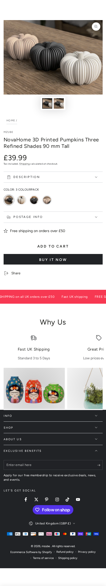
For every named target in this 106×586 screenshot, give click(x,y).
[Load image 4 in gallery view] (59, 103)
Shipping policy (67, 558)
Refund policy (65, 552)
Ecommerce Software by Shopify (31, 552)
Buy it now (53, 260)
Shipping (24, 163)
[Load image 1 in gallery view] (47, 103)
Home (10, 120)
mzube (9, 132)
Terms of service (43, 558)
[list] (53, 348)
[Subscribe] (100, 465)
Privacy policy (87, 552)
